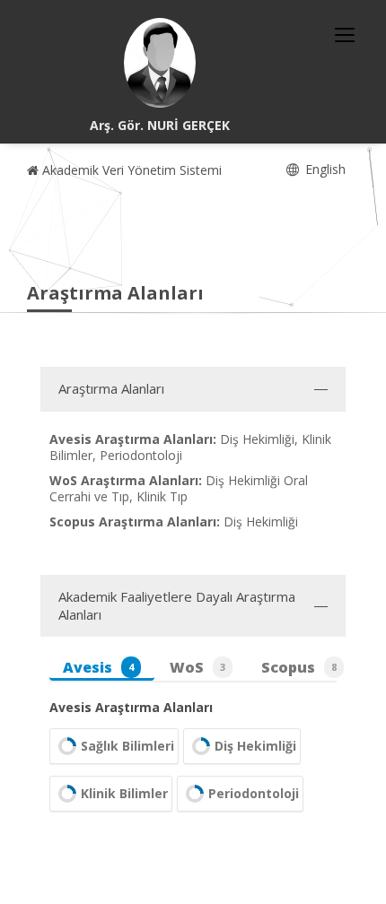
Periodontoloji (253, 793)
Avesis (98, 667)
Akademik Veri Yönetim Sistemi (130, 169)
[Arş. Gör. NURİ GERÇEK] (160, 63)
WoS (197, 667)
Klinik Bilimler (124, 793)
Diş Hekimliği (255, 745)
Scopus (299, 667)
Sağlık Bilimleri (127, 745)
